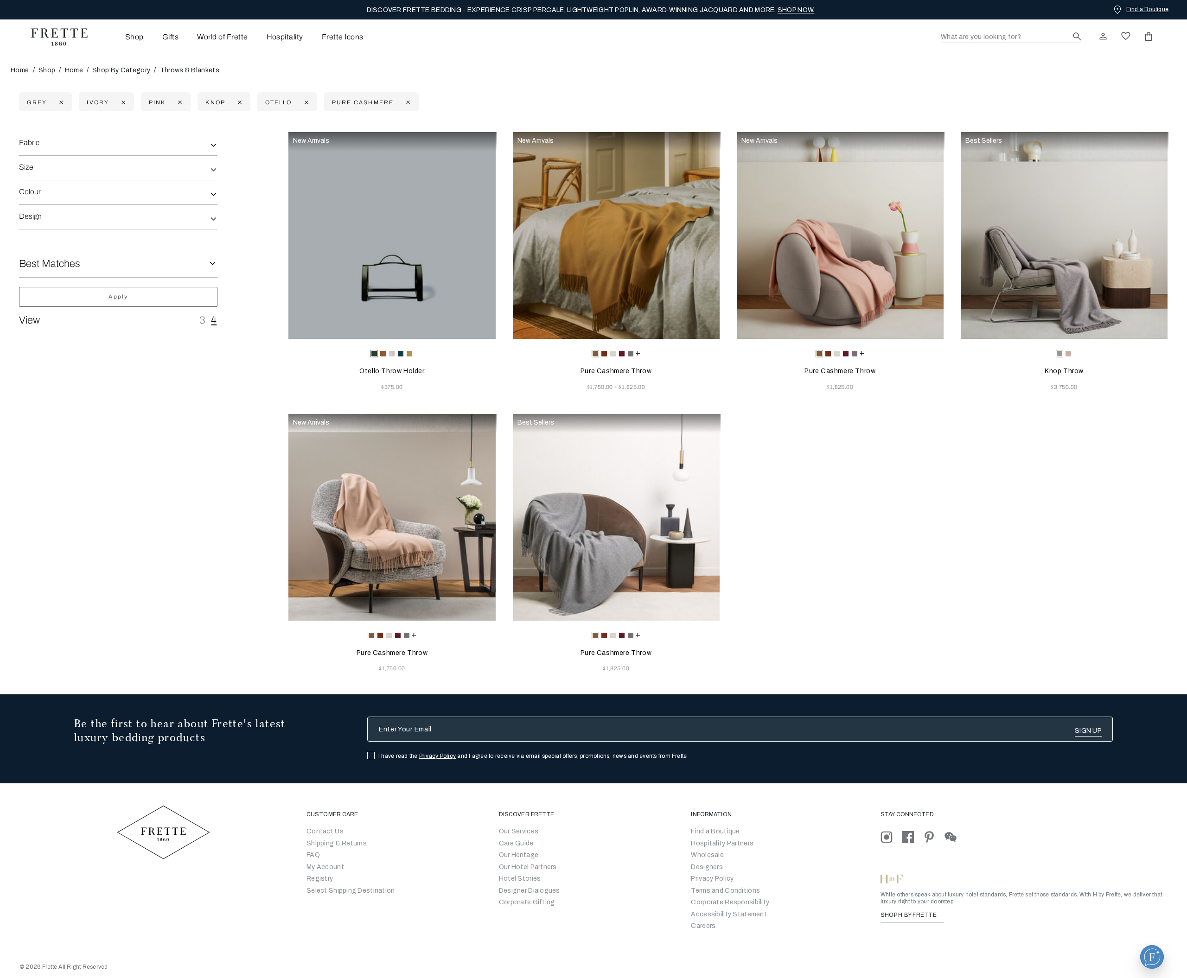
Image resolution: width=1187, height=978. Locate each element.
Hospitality (285, 37)
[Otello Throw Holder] (391, 235)
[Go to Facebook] (912, 836)
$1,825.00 (632, 387)
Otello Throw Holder (391, 371)
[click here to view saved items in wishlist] (1125, 36)
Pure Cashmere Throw (616, 371)
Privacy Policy (437, 756)
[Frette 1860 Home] (54, 37)
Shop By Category (121, 70)
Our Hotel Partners (528, 867)
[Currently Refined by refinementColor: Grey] (60, 102)
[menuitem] (121, 37)
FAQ (313, 854)
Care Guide (516, 843)
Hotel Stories (520, 878)
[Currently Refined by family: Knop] (238, 102)
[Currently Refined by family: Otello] (305, 102)
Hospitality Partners (722, 843)
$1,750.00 (601, 387)
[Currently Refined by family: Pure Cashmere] (406, 102)
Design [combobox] (30, 216)
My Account (325, 867)
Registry (319, 878)
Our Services (518, 831)
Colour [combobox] (30, 192)
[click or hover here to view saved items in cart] (1148, 36)
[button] (1152, 957)
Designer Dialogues (529, 890)
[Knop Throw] (1064, 235)
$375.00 (391, 387)
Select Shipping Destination (350, 890)
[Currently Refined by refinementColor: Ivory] (122, 102)
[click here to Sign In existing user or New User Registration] (1103, 36)
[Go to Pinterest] (933, 836)
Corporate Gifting (527, 902)
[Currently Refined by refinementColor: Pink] (178, 102)
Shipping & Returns (336, 843)
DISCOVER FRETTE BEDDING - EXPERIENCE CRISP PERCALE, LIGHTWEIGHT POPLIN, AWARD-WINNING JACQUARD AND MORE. (591, 9)
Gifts (170, 37)
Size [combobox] (26, 167)
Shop (46, 70)
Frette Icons (343, 37)
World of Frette (222, 37)
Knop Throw (1064, 371)
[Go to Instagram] (891, 836)
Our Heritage (518, 854)
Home (20, 70)
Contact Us (325, 831)
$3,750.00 (1064, 387)
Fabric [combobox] (29, 142)
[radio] (383, 353)
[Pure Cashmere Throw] (616, 235)
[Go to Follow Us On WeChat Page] (954, 836)
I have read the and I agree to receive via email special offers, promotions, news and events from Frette (532, 756)
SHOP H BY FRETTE (909, 915)
